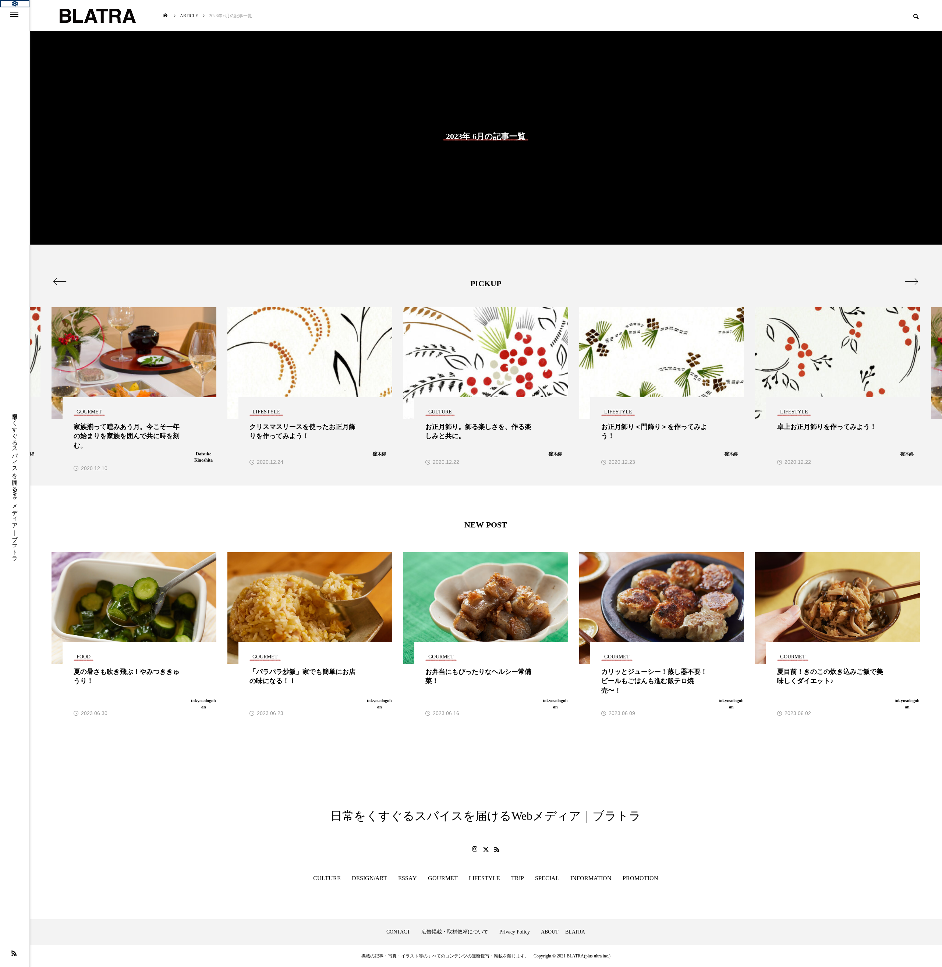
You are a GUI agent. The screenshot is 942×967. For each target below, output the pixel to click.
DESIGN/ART (369, 878)
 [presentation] (911, 281)
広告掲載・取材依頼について (454, 932)
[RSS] (14, 953)
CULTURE (327, 878)
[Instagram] (475, 849)
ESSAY (407, 878)
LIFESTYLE (484, 878)
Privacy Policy (514, 932)
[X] (486, 849)
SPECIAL (547, 878)
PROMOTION (640, 878)
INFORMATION (591, 878)
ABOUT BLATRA (563, 932)
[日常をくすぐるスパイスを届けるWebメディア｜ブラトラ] (97, 15)
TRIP (517, 878)
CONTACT (398, 932)
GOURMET (443, 878)
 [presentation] (59, 281)
